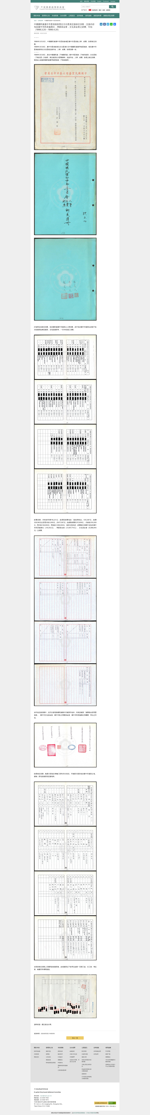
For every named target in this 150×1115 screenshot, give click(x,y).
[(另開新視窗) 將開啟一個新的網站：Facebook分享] (104, 24)
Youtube (112, 1)
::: (31, 1)
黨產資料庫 (95, 10)
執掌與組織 (37, 1051)
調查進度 (60, 1051)
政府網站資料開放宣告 (101, 1103)
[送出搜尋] (112, 6)
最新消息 (48, 1051)
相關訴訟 (60, 1059)
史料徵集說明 (97, 1051)
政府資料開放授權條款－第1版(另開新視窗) (84, 1113)
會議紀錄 (48, 1059)
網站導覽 (86, 1)
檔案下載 (107, 1054)
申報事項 (60, 1062)
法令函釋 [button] (63, 15)
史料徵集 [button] (80, 15)
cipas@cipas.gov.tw (46, 1095)
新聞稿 (48, 1054)
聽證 (100, 10)
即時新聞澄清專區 (51, 1062)
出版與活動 (85, 1054)
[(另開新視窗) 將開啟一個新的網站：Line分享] (111, 24)
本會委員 (36, 1054)
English (99, 1)
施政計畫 (84, 1057)
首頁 (81, 1)
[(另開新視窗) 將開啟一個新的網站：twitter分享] (108, 24)
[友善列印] (114, 24)
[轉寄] (101, 24)
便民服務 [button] (88, 15)
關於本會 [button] (37, 15)
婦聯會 (108, 10)
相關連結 (107, 1057)
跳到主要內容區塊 (36, 1)
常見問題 (93, 1)
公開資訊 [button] (72, 15)
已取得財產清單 (62, 1070)
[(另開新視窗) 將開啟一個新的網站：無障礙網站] (112, 1103)
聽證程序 (60, 1054)
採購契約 (84, 1074)
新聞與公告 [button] (46, 15)
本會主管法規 (73, 1054)
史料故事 (40, 20)
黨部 (103, 10)
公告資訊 (48, 1057)
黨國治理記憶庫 (108, 15)
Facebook (106, 1)
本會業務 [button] (55, 15)
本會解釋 (72, 1057)
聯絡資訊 (36, 1057)
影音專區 (84, 1051)
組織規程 (72, 1051)
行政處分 (60, 1057)
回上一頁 (75, 1038)
